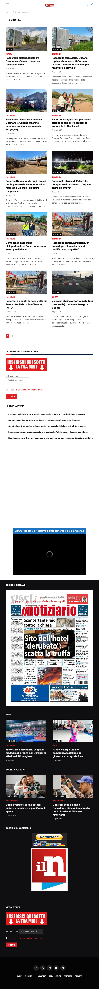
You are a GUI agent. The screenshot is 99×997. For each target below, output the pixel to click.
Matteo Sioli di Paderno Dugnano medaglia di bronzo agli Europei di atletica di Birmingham (26, 753)
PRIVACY (78, 976)
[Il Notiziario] (49, 4)
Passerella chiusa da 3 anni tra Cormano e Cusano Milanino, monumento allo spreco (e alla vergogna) (24, 124)
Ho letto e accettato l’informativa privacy (26, 389)
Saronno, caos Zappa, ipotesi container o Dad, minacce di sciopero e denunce (44, 420)
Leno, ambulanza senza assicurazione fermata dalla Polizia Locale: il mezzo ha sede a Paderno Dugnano (47, 432)
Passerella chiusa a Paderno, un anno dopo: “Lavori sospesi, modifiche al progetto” (70, 246)
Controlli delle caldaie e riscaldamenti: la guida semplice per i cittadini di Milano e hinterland (72, 809)
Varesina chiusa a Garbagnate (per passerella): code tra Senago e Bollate (72, 304)
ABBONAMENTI (55, 976)
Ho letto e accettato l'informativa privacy (26, 938)
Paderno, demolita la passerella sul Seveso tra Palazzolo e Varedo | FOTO (26, 304)
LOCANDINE (41, 976)
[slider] (46, 572)
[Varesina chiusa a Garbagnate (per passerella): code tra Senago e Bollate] (72, 282)
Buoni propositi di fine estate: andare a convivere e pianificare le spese (26, 808)
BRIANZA (9, 49)
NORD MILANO (57, 49)
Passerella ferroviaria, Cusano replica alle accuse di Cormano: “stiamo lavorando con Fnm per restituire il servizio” (70, 63)
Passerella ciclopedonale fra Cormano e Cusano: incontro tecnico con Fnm (23, 61)
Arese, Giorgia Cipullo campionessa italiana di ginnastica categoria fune (68, 753)
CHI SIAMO (29, 976)
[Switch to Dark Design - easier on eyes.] (88, 4)
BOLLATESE (56, 292)
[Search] (92, 4)
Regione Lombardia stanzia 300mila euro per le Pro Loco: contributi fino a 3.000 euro (46, 414)
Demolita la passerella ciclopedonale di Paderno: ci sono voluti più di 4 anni (26, 246)
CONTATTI (68, 976)
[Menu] (7, 4)
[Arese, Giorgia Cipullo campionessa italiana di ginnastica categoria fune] (73, 731)
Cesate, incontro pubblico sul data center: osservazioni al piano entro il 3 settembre (47, 426)
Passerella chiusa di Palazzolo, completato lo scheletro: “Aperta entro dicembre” (71, 184)
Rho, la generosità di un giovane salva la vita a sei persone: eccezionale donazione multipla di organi (50, 438)
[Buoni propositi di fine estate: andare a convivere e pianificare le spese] (26, 786)
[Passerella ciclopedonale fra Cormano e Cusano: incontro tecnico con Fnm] (26, 39)
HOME (19, 976)
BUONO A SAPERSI (12, 796)
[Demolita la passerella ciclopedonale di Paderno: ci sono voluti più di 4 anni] (26, 224)
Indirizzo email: (12, 931)
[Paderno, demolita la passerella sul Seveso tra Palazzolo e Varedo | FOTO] (26, 282)
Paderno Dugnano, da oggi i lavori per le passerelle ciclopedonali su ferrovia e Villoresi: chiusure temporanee (26, 186)
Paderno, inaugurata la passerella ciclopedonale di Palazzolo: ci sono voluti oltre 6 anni (72, 123)
